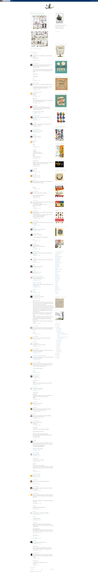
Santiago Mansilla (35, 295)
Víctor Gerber (35, 348)
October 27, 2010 (36, 418)
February (58, 350)
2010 (57, 327)
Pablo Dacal (57, 263)
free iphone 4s (46, 562)
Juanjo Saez (57, 287)
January (58, 351)
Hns (33, 414)
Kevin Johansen (57, 266)
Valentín (34, 210)
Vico (33, 122)
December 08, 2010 (37, 532)
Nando (56, 283)
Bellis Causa (35, 63)
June (58, 344)
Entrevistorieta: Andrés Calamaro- (62, 334)
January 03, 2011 (36, 558)
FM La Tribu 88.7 (58, 257)
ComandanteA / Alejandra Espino (38, 355)
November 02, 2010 (37, 490)
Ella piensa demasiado (36, 282)
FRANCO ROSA (35, 115)
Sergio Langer (57, 275)
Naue (33, 511)
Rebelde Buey (57, 265)
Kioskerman (57, 279)
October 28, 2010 (36, 471)
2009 (57, 353)
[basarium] (34, 493)
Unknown (34, 336)
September (59, 339)
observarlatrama (35, 374)
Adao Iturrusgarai (58, 278)
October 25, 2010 (36, 346)
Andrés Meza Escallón (36, 91)
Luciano (34, 168)
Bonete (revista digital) (58, 252)
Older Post (52, 569)
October (58, 331)
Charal (34, 341)
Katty (34, 440)
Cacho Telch (35, 486)
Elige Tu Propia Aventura (37, 276)
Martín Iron (34, 220)
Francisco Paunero (35, 362)
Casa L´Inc (57, 254)
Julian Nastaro (35, 233)
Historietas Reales (58, 271)
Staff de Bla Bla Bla (36, 474)
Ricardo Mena (35, 420)
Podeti (56, 272)
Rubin (56, 270)
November (59, 329)
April (58, 347)
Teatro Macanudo (58, 258)
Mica (33, 270)
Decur (34, 174)
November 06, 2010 (37, 514)
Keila (33, 134)
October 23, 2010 (36, 60)
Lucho (34, 522)
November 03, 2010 (37, 508)
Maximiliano (35, 82)
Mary (33, 407)
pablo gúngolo (35, 552)
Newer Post (32, 569)
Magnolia (34, 479)
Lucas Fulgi (34, 326)
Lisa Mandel (57, 274)
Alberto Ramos (35, 251)
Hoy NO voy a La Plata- (60, 332)
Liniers (34, 54)
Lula (33, 289)
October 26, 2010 (36, 404)
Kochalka (56, 293)
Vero (33, 149)
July (58, 342)
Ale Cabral (34, 191)
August (58, 341)
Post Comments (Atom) (38, 571)
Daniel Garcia (57, 260)
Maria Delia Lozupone (58, 269)
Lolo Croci (34, 200)
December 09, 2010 (37, 538)
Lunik (56, 285)
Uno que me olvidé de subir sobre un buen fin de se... (62, 338)
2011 (57, 325)
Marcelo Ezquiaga (58, 289)
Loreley (34, 401)
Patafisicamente (57, 261)
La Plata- (58, 335)
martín (34, 258)
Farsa (56, 290)
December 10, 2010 (37, 543)
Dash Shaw (57, 288)
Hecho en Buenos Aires (58, 256)
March (58, 348)
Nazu (33, 540)
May (58, 345)
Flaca (33, 243)
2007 (57, 356)
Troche (34, 140)
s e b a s (34, 387)
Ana (33, 505)
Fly (33, 179)
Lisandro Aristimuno (58, 262)
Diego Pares (57, 276)
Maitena (56, 267)
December (59, 328)
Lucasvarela (57, 281)
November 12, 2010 (37, 519)
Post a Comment (32, 567)
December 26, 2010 (37, 550)
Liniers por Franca (58, 253)
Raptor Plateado (35, 129)
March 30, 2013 (36, 565)
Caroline (34, 105)
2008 (57, 354)
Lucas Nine (57, 292)
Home (42, 569)
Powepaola (57, 280)
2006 (57, 357)
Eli (33, 227)
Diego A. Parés (35, 452)
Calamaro (56, 284)
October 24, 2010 (36, 273)
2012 (57, 324)
